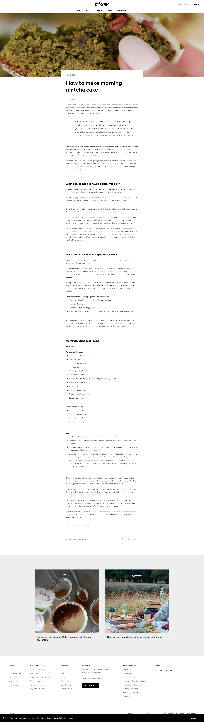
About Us (64, 669)
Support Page (128, 673)
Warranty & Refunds (131, 692)
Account (179, 4)
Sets (110, 10)
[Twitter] (161, 670)
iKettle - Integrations (130, 677)
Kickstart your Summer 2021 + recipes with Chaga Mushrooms (64, 638)
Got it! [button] (193, 718)
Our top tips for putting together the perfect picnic (134, 637)
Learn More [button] (68, 718)
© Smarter (11, 713)
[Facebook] (156, 670)
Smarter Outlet (121, 10)
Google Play (66, 685)
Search (187, 4)
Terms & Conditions (37, 669)
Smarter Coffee (14, 673)
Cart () (196, 4)
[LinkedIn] (171, 670)
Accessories (13, 681)
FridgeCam (100, 10)
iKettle (79, 10)
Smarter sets (13, 685)
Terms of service (36, 685)
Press (63, 673)
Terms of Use (35, 681)
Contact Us (127, 669)
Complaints (127, 696)
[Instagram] (166, 670)
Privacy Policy (35, 673)
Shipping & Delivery (130, 689)
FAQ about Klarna (37, 689)
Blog (63, 677)
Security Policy (66, 689)
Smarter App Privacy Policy (40, 677)
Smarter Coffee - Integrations (134, 681)
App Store (65, 681)
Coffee (88, 10)
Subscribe (90, 685)
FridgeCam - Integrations (132, 685)
